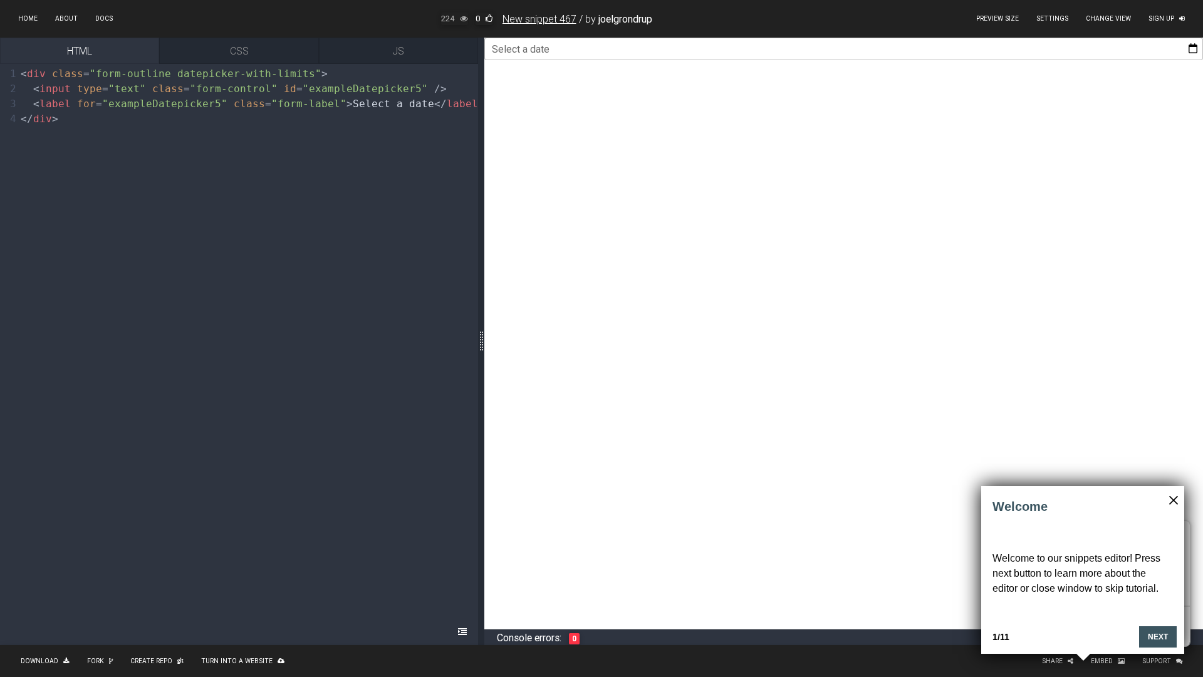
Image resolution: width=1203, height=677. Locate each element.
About (66, 18)
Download (39, 661)
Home (28, 18)
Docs (104, 18)
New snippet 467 (539, 19)
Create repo (151, 661)
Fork (95, 661)
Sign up (1161, 18)
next (1158, 636)
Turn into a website (237, 661)
